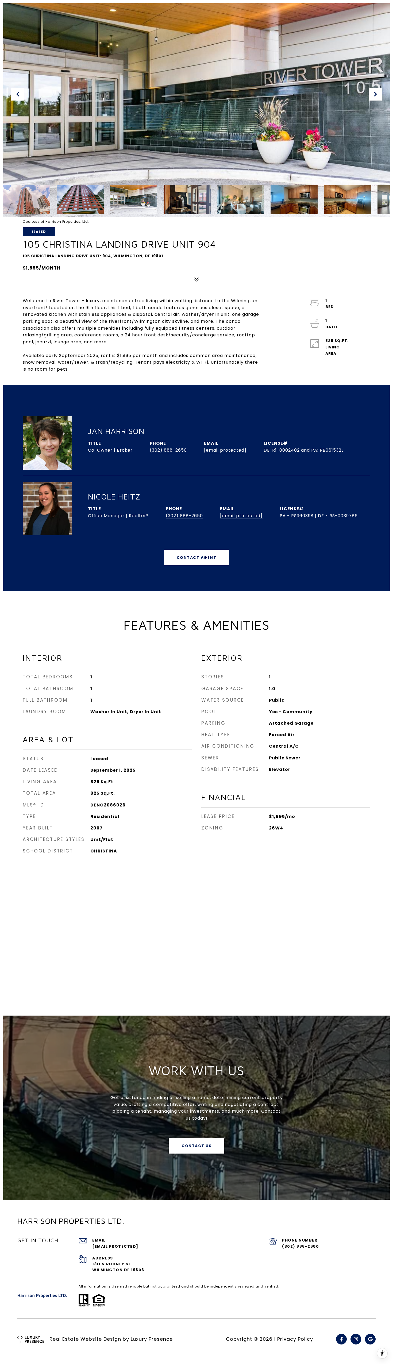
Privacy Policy (295, 1339)
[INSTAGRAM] (355, 1339)
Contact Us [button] (196, 1145)
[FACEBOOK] (341, 1339)
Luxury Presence (152, 1339)
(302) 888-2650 (168, 450)
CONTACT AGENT (197, 557)
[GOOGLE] (370, 1339)
